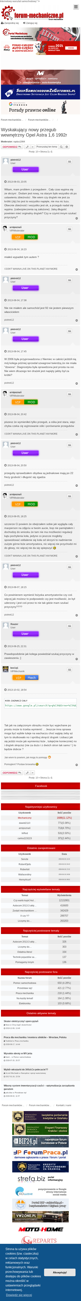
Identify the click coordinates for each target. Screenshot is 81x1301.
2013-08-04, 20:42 (17, 414)
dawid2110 (24, 823)
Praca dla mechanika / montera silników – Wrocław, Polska (35, 1037)
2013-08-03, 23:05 (17, 181)
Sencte (24, 859)
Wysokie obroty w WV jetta (18, 1053)
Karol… (8, 1057)
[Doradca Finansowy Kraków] (40, 1129)
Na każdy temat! (25, 998)
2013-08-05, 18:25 (17, 516)
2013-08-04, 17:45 (17, 351)
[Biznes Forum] (40, 1141)
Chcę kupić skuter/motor (21, 1025)
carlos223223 (25, 838)
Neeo (7, 1025)
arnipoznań (15, 227)
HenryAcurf (25, 879)
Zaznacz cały (19, 701)
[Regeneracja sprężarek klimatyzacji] (40, 1241)
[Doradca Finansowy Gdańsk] (40, 1116)
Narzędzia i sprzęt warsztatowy (33, 1073)
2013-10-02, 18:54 (17, 690)
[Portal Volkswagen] (40, 1216)
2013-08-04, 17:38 (17, 300)
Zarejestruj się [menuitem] (11, 23)
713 (60, 828)
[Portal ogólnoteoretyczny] (40, 1179)
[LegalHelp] (40, 106)
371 (60, 838)
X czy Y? (24, 915)
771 (60, 823)
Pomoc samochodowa (24, 983)
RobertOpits (25, 864)
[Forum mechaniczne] (32, 13)
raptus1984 (19, 141)
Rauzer (14, 624)
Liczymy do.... (25, 921)
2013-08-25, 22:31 (17, 646)
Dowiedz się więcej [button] (19, 1295)
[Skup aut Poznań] (40, 77)
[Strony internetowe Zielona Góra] (40, 1191)
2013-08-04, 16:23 (17, 249)
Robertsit (24, 869)
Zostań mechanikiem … (25, 910)
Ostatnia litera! (24, 952)
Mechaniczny (24, 818)
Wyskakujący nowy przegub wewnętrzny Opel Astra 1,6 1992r (34, 132)
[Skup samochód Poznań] (40, 1229)
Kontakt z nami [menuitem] (63, 1105)
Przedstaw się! (24, 988)
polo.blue (8, 1093)
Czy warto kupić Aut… (25, 900)
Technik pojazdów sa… (25, 957)
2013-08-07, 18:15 (17, 587)
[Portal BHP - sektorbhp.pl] (40, 1204)
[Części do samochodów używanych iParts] (40, 48)
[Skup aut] (40, 92)
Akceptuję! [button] (60, 1272)
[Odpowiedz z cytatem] (69, 161)
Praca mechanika (25, 993)
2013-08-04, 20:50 (17, 465)
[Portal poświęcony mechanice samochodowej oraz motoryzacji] (40, 34)
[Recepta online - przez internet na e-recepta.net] (40, 62)
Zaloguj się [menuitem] (31, 23)
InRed (25, 833)
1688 (59, 817)
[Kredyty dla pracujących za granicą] (40, 1166)
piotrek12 (16, 160)
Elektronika (25, 1003)
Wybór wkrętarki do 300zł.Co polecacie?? (26, 1069)
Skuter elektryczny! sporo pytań (21, 1021)
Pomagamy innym (24, 962)
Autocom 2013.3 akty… (25, 905)
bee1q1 (14, 668)
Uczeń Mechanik (12, 1073)
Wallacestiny (24, 874)
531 (60, 833)
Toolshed (8, 1041)
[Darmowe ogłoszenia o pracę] (40, 1154)
